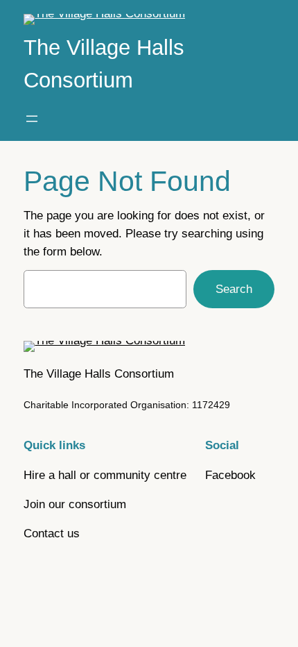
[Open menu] (32, 118)
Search (234, 289)
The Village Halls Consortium (99, 373)
